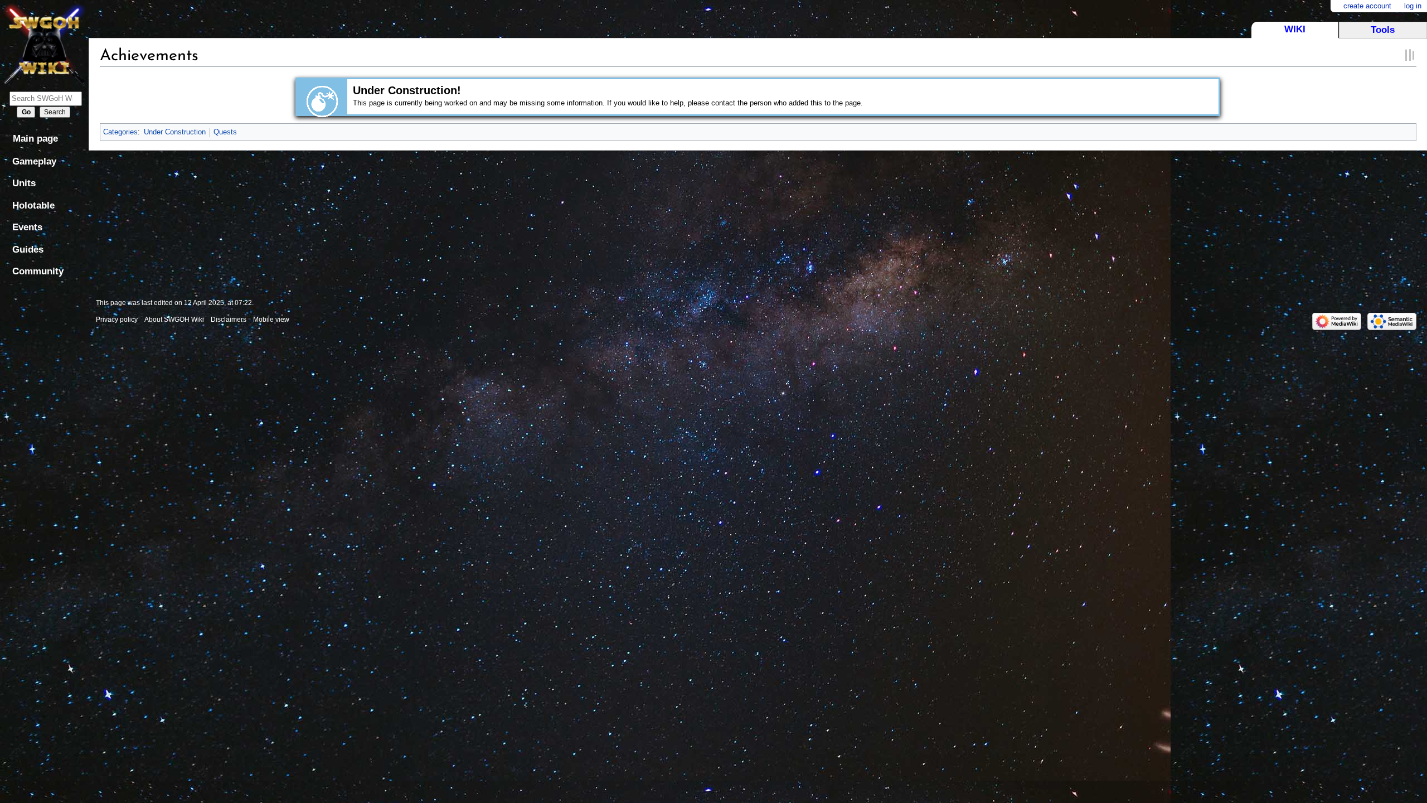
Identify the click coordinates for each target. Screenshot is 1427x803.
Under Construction (175, 132)
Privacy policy (117, 319)
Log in (1412, 6)
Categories (120, 132)
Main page (35, 138)
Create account (1367, 6)
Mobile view (271, 319)
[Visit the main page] (44, 43)
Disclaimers (228, 319)
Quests (225, 132)
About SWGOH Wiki (174, 319)
